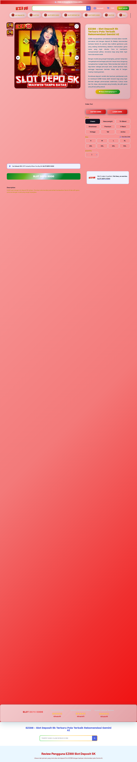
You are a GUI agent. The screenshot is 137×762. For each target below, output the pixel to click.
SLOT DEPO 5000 (43, 176)
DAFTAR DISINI (95, 112)
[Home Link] (21, 8)
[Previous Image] (18, 58)
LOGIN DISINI (117, 112)
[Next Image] (76, 58)
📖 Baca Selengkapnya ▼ (108, 92)
